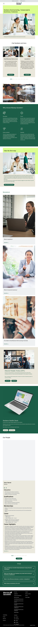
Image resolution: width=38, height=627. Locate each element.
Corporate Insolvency (17, 595)
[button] (19, 93)
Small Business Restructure (18, 599)
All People (19, 558)
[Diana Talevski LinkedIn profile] (6, 487)
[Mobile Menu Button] (4, 4)
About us (4, 618)
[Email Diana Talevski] (4, 487)
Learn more (11, 74)
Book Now (5, 430)
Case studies (27, 597)
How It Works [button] (12, 430)
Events (26, 595)
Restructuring (16, 597)
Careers (4, 620)
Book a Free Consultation (9, 184)
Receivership (16, 612)
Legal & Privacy (32, 625)
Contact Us (14, 380)
